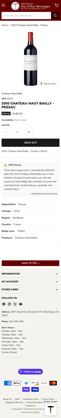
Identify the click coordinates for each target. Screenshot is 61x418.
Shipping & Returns (14, 402)
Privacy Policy (48, 399)
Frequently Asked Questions (39, 402)
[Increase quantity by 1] (29, 132)
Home (5, 25)
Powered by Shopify (30, 412)
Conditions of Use (30, 399)
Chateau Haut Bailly (12, 93)
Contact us (30, 406)
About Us (7, 399)
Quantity (6, 125)
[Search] (55, 15)
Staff (17, 399)
